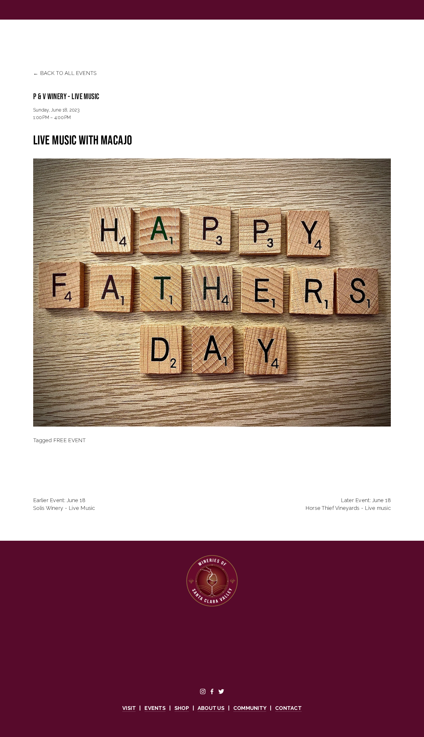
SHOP (95, 35)
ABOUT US (126, 35)
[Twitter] (221, 691)
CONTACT (250, 35)
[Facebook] (212, 691)
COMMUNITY (165, 35)
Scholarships (209, 35)
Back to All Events (68, 73)
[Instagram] (203, 691)
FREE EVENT (69, 440)
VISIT (39, 35)
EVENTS (67, 35)
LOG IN (385, 36)
